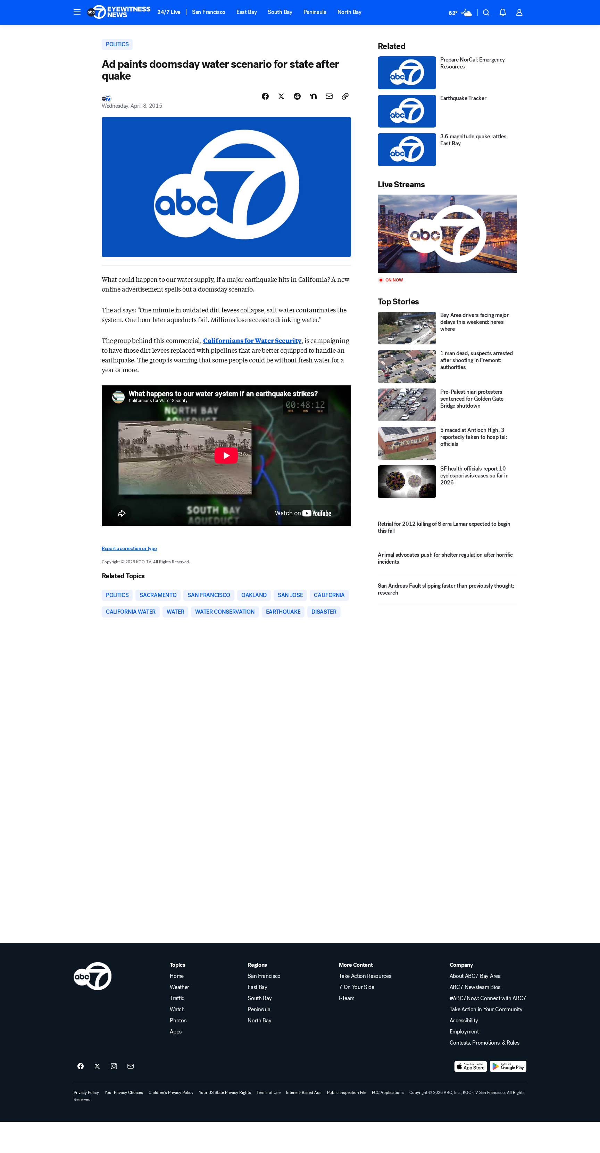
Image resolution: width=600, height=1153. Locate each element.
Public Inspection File (346, 1092)
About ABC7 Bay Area (475, 976)
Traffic (177, 998)
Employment (464, 1032)
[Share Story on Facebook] (265, 96)
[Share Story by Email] (329, 96)
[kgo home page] (92, 976)
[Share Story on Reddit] (297, 96)
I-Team (346, 998)
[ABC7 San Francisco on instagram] (114, 1066)
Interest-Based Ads (304, 1092)
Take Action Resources (365, 976)
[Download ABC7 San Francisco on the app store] (471, 1066)
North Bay (349, 12)
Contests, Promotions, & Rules (484, 1043)
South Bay (280, 12)
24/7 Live (169, 12)
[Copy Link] (345, 96)
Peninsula (314, 12)
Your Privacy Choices (124, 1092)
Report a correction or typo (129, 548)
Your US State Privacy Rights (225, 1092)
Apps (176, 1032)
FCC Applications (388, 1092)
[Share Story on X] (281, 96)
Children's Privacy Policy (171, 1092)
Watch (177, 1009)
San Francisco (208, 12)
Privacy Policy (86, 1092)
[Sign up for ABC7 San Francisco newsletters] (131, 1066)
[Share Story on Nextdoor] (313, 96)
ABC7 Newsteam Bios (475, 987)
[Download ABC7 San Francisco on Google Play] (508, 1066)
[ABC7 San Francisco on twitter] (97, 1066)
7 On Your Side (356, 987)
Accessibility (464, 1020)
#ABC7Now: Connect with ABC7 (488, 998)
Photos (178, 1020)
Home (177, 976)
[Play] (447, 234)
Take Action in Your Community (486, 1009)
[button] (77, 12)
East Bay (246, 12)
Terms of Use (269, 1092)
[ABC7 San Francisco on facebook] (81, 1066)
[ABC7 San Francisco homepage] (118, 12)
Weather (179, 987)
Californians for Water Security (252, 340)
